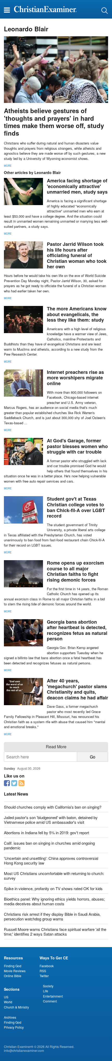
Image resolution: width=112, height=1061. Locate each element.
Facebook (47, 966)
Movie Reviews (15, 971)
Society (48, 986)
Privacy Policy (14, 1027)
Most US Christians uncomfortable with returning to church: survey (54, 876)
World (8, 1002)
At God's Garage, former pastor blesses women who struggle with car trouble (77, 446)
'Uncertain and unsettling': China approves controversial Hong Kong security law (51, 860)
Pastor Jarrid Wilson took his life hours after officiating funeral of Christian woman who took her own (77, 255)
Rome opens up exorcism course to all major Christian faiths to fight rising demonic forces (75, 571)
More (8, 165)
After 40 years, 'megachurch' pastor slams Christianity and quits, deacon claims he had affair (77, 689)
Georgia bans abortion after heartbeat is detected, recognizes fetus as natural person (77, 630)
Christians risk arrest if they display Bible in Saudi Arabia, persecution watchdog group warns (52, 916)
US (6, 997)
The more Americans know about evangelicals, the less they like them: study (77, 314)
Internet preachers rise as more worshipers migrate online (75, 378)
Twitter (44, 975)
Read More (56, 747)
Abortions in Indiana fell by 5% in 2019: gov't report (46, 832)
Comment (50, 1001)
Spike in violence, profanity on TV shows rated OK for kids (53, 888)
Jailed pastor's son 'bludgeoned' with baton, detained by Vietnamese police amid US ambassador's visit (51, 820)
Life (45, 991)
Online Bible (12, 975)
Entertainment (53, 996)
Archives (10, 1017)
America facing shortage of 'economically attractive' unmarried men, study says (77, 186)
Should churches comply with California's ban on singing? (52, 807)
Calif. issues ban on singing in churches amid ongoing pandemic (49, 845)
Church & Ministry (16, 1007)
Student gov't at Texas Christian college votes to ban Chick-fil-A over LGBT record (76, 507)
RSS (43, 971)
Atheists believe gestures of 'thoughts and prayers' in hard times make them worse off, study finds (54, 121)
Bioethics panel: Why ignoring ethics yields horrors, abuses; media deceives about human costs (54, 901)
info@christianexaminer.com (24, 1050)
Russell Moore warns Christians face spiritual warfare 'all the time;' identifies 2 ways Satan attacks (55, 931)
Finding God (12, 966)
